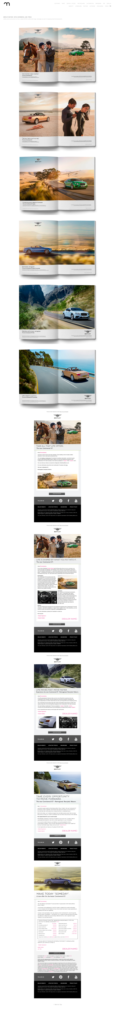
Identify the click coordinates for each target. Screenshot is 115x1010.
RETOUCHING (81, 3)
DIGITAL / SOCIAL (71, 3)
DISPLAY (109, 3)
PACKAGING (100, 6)
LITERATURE (78, 6)
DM (104, 3)
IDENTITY (71, 6)
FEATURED (57, 3)
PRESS (107, 6)
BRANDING (98, 3)
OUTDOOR (92, 6)
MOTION (85, 6)
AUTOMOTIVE (90, 3)
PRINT (63, 3)
